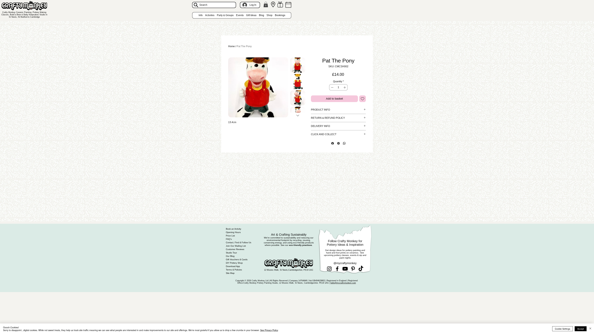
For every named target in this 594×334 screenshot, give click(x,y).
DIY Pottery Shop (234, 263)
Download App (233, 266)
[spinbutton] (338, 87)
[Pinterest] (353, 269)
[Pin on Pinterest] (338, 143)
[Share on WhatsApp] (344, 143)
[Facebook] (337, 269)
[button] (265, 4)
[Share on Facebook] (332, 143)
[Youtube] (345, 269)
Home (231, 46)
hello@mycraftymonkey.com (343, 283)
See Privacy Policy (269, 330)
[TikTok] (361, 269)
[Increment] (345, 87)
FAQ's (229, 239)
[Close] (590, 329)
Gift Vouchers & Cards (237, 259)
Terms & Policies (234, 269)
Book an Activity (233, 229)
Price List (230, 235)
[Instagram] (329, 269)
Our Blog (230, 256)
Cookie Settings (562, 328)
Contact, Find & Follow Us (238, 242)
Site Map (230, 273)
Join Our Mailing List (236, 246)
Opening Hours (233, 232)
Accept (580, 328)
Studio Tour (231, 252)
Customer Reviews (235, 249)
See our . (297, 245)
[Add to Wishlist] (362, 98)
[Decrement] (332, 87)
